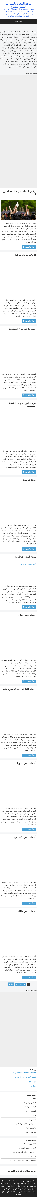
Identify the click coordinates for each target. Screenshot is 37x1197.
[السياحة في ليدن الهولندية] (18, 353)
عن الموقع (32, 1081)
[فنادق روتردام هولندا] (18, 279)
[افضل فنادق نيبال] (18, 639)
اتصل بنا (33, 1086)
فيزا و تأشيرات (31, 1132)
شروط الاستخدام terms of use (25, 1077)
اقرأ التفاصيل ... (30, 247)
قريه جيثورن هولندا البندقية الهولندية (22, 404)
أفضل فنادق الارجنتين (25, 837)
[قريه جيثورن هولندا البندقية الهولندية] (18, 430)
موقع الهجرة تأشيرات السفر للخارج (18, 5)
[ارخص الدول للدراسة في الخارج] (18, 210)
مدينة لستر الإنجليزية (25, 556)
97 (17, 984)
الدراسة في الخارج (30, 1107)
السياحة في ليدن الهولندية (22, 329)
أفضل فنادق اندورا (26, 763)
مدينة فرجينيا (29, 480)
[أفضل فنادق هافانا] (18, 935)
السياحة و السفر (30, 1111)
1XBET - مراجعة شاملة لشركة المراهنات (22, 1161)
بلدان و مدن (32, 1120)
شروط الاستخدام (16, 1192)
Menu (19, 21)
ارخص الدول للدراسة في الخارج (19, 191)
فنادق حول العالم (30, 1128)
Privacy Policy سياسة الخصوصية (24, 1072)
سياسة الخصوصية (30, 1192)
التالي (11, 984)
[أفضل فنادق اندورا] (18, 787)
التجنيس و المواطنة (29, 1103)
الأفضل (33, 1098)
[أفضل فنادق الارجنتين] (18, 861)
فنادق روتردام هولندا (25, 255)
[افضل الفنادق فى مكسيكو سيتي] (18, 713)
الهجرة (34, 1115)
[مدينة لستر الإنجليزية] (18, 573)
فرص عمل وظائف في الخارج (26, 1124)
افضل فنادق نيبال (27, 615)
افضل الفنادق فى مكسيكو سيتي (19, 689)
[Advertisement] (18, 94)
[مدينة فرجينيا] (18, 504)
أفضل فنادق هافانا (27, 911)
